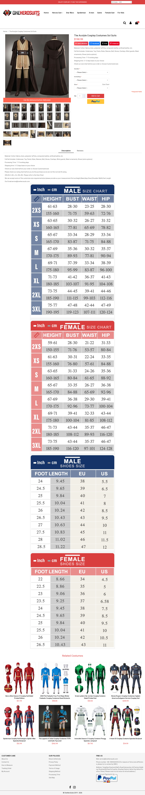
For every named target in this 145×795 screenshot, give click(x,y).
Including (77, 76)
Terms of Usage (54, 768)
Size (75, 84)
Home (46, 13)
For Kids (121, 13)
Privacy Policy (53, 762)
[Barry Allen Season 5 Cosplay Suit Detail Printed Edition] (19, 678)
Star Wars (70, 13)
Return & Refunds (55, 759)
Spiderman (81, 13)
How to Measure (7, 765)
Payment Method (55, 765)
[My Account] (130, 23)
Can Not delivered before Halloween (37, 100)
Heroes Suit (56, 13)
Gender (76, 69)
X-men (91, 13)
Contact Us (5, 762)
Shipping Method (54, 771)
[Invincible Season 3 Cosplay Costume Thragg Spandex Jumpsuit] (90, 721)
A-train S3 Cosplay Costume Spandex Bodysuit (126, 738)
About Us (5, 759)
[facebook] (70, 788)
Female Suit (109, 13)
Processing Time (54, 774)
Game (99, 13)
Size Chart (105, 84)
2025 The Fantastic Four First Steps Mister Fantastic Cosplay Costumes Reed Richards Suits (55, 698)
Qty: (75, 96)
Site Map (52, 777)
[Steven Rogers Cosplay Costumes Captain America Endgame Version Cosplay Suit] (125, 678)
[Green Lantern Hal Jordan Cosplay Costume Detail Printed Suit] (90, 678)
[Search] (125, 23)
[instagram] (74, 788)
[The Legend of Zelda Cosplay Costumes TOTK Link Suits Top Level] (55, 721)
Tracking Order (6, 768)
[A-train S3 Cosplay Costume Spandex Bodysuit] (125, 721)
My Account (6, 771)
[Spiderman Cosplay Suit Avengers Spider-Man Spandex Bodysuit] (19, 721)
